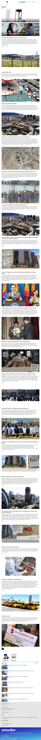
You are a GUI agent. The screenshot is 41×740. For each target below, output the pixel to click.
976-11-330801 (5, 725)
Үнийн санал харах (5, 712)
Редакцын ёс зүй (5, 707)
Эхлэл (3, 4)
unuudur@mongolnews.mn (6, 723)
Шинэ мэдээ (4, 663)
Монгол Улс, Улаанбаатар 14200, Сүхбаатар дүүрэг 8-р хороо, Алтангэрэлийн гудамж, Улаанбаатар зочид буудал (19, 718)
